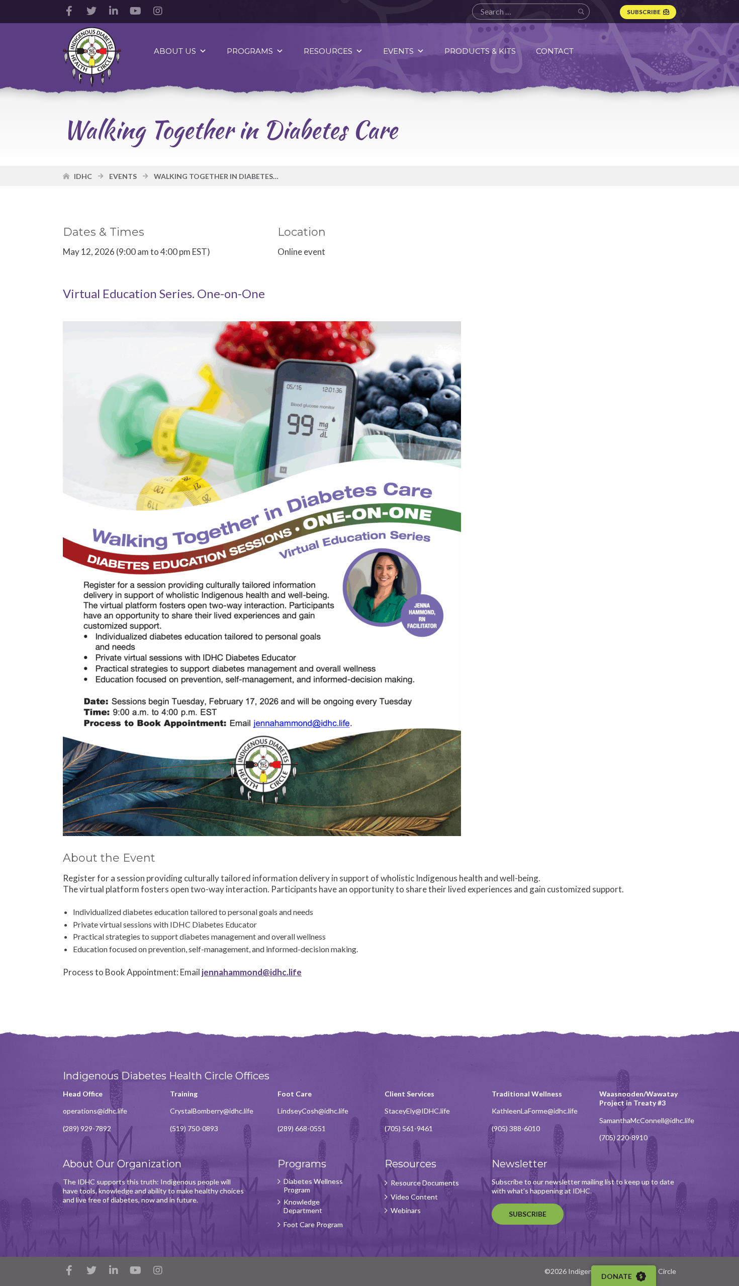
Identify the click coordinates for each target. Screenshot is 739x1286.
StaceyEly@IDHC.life (417, 1111)
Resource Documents (425, 1183)
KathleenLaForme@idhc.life (535, 1111)
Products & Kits (480, 51)
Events (398, 51)
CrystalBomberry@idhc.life (211, 1111)
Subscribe (644, 12)
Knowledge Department (303, 1206)
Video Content (414, 1197)
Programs (250, 51)
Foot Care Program (313, 1225)
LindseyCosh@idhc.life (313, 1111)
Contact (555, 51)
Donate (617, 1276)
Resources (328, 51)
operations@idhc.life (95, 1111)
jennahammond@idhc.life (252, 972)
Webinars (406, 1211)
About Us (175, 51)
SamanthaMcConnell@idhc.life (646, 1120)
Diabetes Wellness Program (313, 1185)
